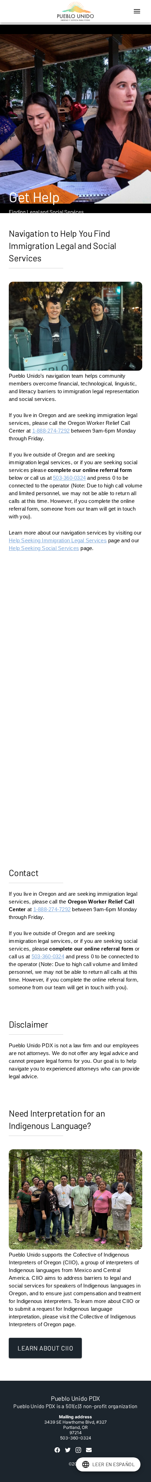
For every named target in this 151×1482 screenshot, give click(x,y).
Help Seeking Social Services (44, 548)
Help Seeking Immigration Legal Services (58, 540)
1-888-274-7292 (51, 431)
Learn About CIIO (45, 1348)
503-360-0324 (69, 478)
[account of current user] (137, 11)
